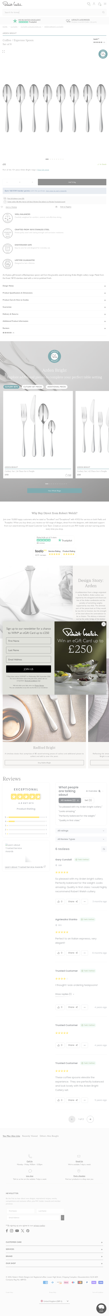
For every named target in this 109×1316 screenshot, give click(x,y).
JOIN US (28, 669)
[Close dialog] (104, 624)
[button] (101, 1308)
